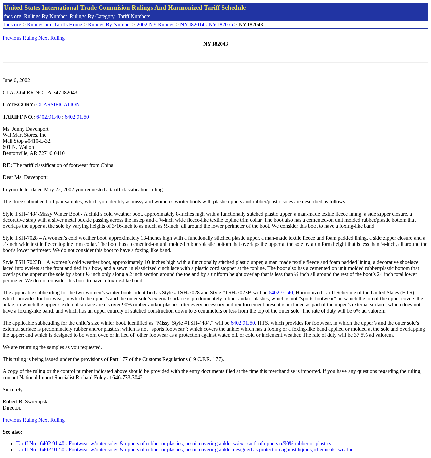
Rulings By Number (45, 16)
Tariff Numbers (134, 16)
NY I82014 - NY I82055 (206, 24)
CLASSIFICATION (58, 104)
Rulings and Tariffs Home (54, 24)
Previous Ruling (20, 38)
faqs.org (12, 16)
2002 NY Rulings (155, 24)
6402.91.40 (48, 117)
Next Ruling (51, 38)
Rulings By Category (92, 16)
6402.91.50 (77, 117)
